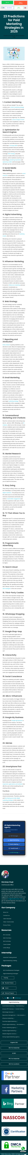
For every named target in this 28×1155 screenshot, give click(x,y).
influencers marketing (14, 285)
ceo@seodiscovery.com (15, 899)
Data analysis (6, 344)
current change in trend (18, 119)
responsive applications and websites (12, 784)
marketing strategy (13, 401)
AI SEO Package (14, 852)
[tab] (14, 1002)
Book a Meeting (14, 844)
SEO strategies (7, 588)
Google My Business (16, 720)
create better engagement (13, 498)
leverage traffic (13, 145)
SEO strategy (11, 153)
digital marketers (7, 492)
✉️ (9, 998)
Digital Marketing (14, 840)
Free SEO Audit (14, 848)
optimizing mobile (7, 162)
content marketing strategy (17, 107)
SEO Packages (14, 836)
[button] (25, 8)
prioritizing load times (15, 160)
